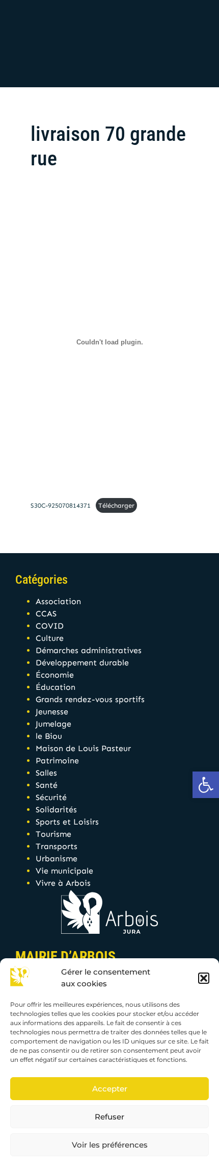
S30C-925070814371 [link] (61, 505)
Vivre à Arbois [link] (63, 883)
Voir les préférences (110, 1145)
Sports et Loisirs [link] (67, 822)
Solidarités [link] (56, 809)
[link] (206, 785)
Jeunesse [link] (52, 711)
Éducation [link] (55, 687)
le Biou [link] (49, 736)
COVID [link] (50, 626)
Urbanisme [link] (56, 858)
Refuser (109, 1117)
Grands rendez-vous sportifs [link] (90, 699)
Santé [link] (47, 785)
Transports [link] (56, 846)
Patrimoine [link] (57, 760)
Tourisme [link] (53, 834)
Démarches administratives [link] (89, 650)
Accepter (109, 1088)
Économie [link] (55, 675)
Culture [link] (50, 638)
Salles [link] (46, 773)
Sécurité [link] (51, 797)
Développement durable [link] (82, 662)
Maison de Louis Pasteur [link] (83, 748)
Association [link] (58, 601)
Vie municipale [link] (64, 871)
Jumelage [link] (53, 724)
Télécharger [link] (116, 505)
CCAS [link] (46, 613)
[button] (204, 978)
